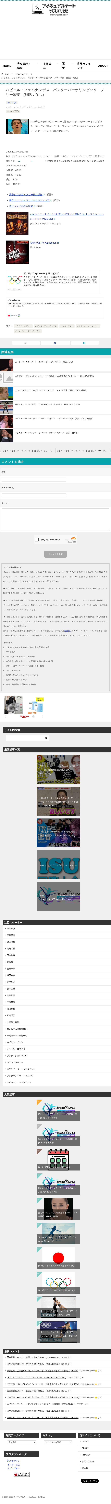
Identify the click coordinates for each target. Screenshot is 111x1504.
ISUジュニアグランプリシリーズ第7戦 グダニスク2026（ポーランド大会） (58, 897)
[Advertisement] (55, 38)
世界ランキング (84, 66)
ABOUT (103, 65)
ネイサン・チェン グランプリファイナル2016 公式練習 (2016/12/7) (40, 1404)
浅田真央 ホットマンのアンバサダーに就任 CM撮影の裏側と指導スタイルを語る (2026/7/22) (59, 801)
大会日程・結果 (24, 66)
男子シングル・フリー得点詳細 (25, 194)
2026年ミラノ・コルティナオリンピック (56, 1290)
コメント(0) (11, 103)
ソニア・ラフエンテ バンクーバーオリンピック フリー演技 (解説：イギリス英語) (84, 451)
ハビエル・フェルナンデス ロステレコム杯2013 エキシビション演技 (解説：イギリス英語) (53, 419)
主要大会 (47, 66)
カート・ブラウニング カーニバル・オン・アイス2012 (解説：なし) (44, 362)
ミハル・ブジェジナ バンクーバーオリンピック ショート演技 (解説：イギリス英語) (50, 390)
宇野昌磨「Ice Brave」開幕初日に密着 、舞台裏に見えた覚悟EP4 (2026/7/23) (59, 833)
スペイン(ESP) (13, 111)
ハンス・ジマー (67, 326)
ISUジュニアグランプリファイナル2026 (58, 865)
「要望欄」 (66, 631)
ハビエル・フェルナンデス (46, 326)
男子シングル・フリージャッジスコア (29, 200)
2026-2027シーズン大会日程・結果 (54, 1167)
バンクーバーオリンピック (88, 326)
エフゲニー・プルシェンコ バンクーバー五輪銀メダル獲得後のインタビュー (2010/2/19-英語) (54, 376)
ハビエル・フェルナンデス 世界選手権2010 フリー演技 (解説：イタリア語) (47, 404)
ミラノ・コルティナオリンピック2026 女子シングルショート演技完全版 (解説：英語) (57, 1336)
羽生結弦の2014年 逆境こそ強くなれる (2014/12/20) (32, 1357)
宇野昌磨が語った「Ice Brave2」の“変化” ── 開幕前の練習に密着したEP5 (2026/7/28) (59, 770)
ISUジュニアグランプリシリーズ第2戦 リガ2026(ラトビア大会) (36, 1377)
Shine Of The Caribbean (43, 243)
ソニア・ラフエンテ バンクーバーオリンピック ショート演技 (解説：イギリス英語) (29, 451)
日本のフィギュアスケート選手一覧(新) (56, 1265)
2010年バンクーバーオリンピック (42, 273)
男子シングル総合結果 (21, 206)
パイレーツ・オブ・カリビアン (27, 331)
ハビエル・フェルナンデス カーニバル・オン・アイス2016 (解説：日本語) (46, 433)
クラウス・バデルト (23, 326)
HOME (7, 65)
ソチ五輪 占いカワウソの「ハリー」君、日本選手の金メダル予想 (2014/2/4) (43, 1370)
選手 (63, 66)
